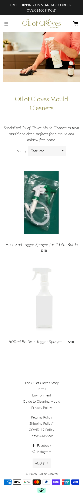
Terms (41, 389)
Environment (41, 395)
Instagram (43, 452)
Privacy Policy (41, 407)
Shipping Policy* (41, 423)
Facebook (43, 445)
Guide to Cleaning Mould (41, 401)
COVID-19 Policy (41, 429)
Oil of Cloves (48, 474)
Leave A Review (41, 436)
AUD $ (39, 463)
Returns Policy (41, 417)
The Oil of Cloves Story (41, 383)
